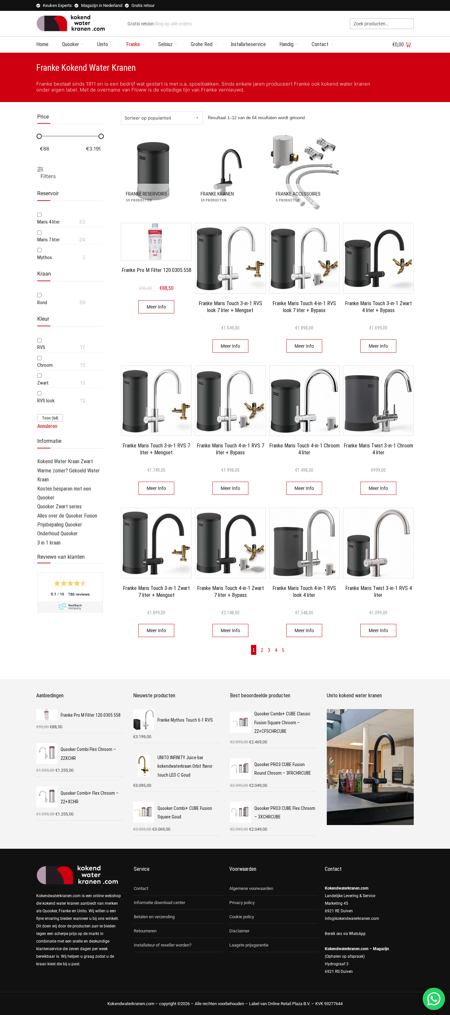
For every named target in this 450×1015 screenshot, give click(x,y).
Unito (102, 44)
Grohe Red (201, 44)
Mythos (44, 257)
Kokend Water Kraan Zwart (65, 461)
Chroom (45, 365)
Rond (42, 303)
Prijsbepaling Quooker (59, 524)
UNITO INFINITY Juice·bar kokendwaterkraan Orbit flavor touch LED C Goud (184, 766)
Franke (133, 44)
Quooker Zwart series (59, 506)
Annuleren (47, 426)
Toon (50, 417)
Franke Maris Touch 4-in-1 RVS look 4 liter (304, 591)
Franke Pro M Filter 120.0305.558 (156, 270)
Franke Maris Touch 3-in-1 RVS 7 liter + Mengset (156, 449)
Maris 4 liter (48, 222)
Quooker (70, 44)
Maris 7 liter (48, 240)
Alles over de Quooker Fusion (67, 516)
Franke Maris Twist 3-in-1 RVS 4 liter (378, 591)
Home (42, 44)
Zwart (43, 383)
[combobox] (382, 23)
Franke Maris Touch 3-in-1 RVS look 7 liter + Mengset (230, 306)
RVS (41, 347)
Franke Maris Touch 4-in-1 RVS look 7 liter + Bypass (304, 306)
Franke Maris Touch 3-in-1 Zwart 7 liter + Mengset (156, 591)
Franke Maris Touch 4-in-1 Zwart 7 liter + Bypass (230, 591)
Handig (286, 44)
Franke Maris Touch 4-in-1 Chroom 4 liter (304, 449)
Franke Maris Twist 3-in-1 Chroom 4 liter (378, 449)
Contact (320, 44)
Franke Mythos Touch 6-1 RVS (185, 720)
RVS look (46, 401)
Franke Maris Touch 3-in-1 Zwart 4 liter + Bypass (378, 306)
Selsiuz (165, 44)
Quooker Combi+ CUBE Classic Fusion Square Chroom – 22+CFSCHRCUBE (282, 722)
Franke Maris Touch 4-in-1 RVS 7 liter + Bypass (230, 449)
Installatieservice (248, 44)
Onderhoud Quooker (57, 533)
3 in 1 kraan (49, 543)
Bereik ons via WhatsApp (345, 933)
